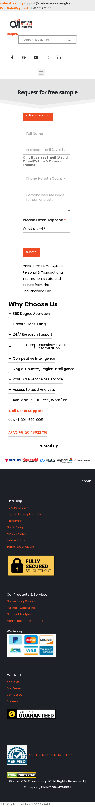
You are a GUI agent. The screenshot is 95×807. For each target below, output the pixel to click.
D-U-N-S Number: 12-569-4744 (49, 755)
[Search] (69, 39)
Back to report (38, 115)
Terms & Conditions (21, 546)
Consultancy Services (22, 601)
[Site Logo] (47, 23)
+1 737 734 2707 (40, 8)
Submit (31, 252)
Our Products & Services (27, 594)
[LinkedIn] (59, 57)
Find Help (14, 501)
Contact (14, 675)
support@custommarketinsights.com (51, 3)
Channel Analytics (19, 614)
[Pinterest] (24, 57)
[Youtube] (35, 57)
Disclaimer (14, 521)
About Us (13, 682)
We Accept (16, 631)
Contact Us (14, 695)
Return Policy (16, 540)
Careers (13, 701)
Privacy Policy (16, 533)
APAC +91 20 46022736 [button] (27, 433)
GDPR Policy (15, 527)
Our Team (14, 688)
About (86, 481)
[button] (41, 72)
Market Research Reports (25, 621)
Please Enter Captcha (44, 220)
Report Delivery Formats (24, 514)
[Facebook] (12, 57)
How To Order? (17, 508)
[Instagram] (47, 57)
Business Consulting (21, 608)
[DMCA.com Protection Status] (47, 775)
